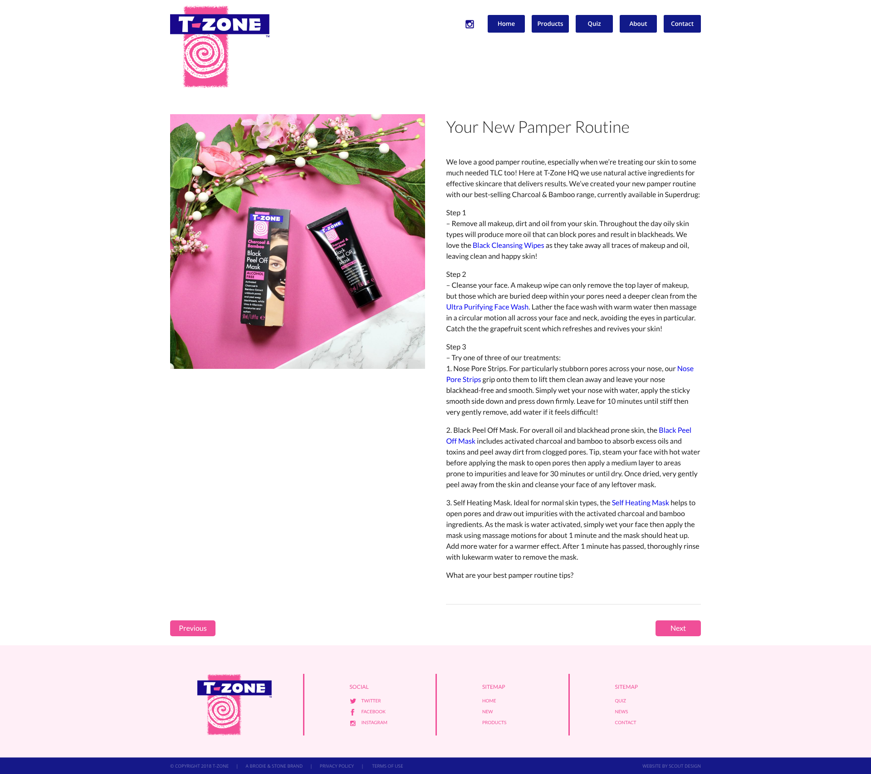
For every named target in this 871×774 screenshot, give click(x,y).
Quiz (594, 23)
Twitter (371, 701)
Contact (682, 23)
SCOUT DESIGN (685, 766)
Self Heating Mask (640, 502)
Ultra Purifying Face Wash (487, 307)
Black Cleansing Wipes (508, 245)
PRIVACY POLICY (337, 766)
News (621, 712)
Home (506, 23)
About (638, 23)
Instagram (375, 723)
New (487, 712)
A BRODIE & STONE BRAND (274, 766)
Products (550, 23)
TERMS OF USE (387, 766)
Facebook (374, 712)
